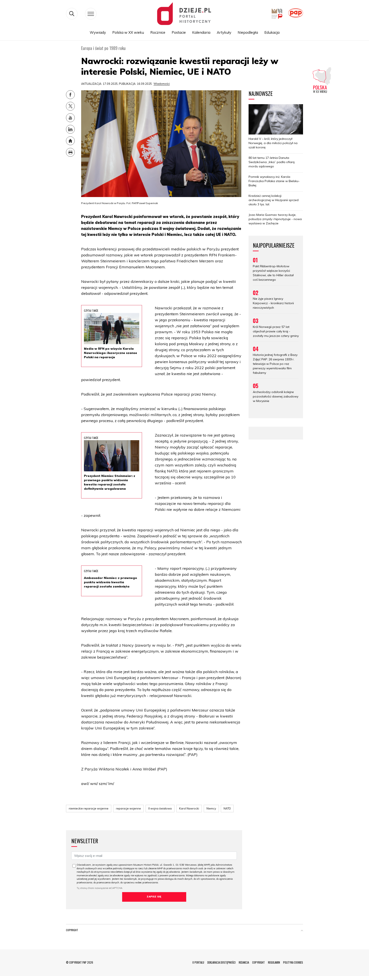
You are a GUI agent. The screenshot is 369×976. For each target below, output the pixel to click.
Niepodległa (248, 32)
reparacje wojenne (128, 808)
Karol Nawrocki (189, 808)
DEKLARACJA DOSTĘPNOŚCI (221, 962)
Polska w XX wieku (128, 32)
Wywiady (98, 32)
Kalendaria (201, 32)
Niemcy (211, 808)
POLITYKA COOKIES (293, 962)
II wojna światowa (160, 808)
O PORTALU (198, 962)
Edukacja (272, 32)
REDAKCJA (244, 962)
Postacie (179, 32)
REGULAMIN (274, 962)
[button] (302, 931)
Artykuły (224, 32)
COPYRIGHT (258, 962)
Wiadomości (162, 83)
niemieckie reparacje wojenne (88, 808)
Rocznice (157, 32)
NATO (227, 808)
